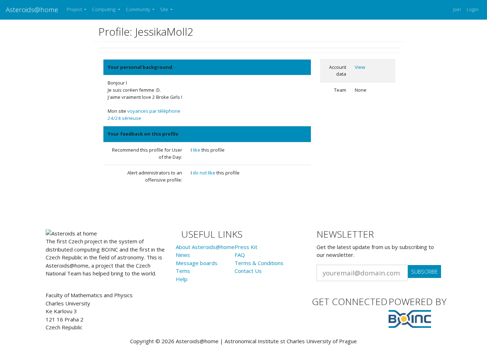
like (197, 150)
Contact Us (248, 270)
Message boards (196, 263)
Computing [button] (104, 9)
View (360, 67)
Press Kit (246, 246)
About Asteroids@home (205, 246)
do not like (204, 172)
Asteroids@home (32, 9)
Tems (183, 270)
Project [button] (75, 9)
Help (182, 279)
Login (472, 9)
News (183, 254)
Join (457, 9)
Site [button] (164, 9)
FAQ (240, 254)
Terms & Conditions (259, 263)
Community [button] (138, 9)
